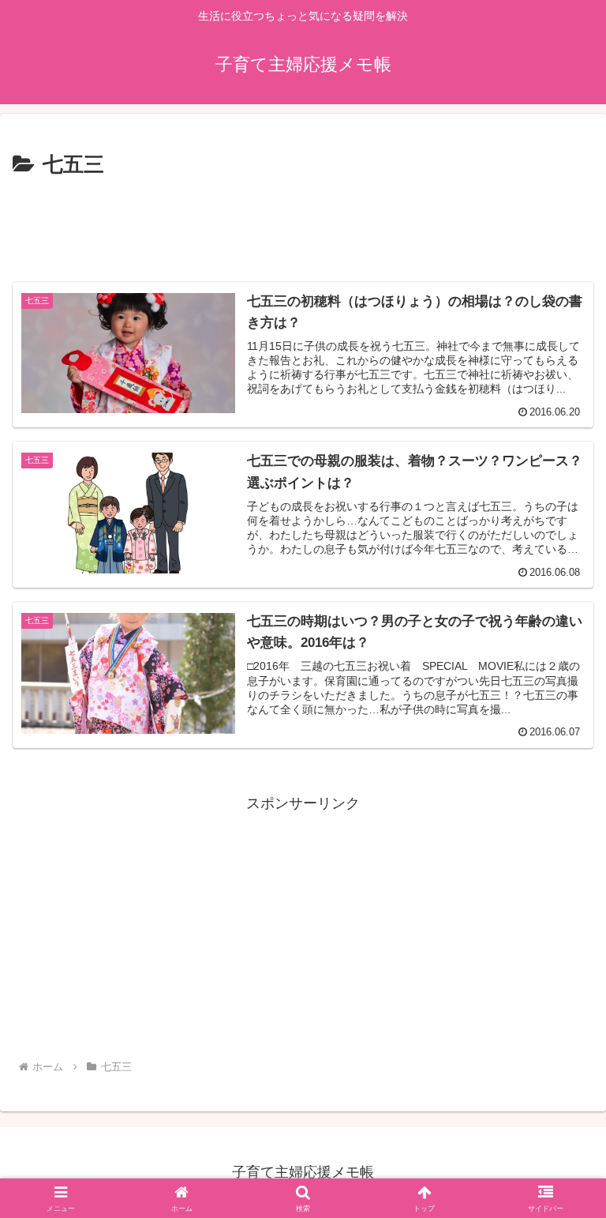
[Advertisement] (303, 225)
